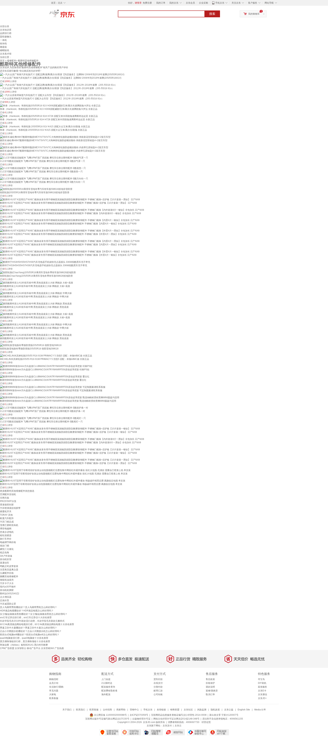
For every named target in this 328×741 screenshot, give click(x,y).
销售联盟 (174, 709)
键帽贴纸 (4, 50)
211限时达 (106, 683)
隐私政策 (215, 709)
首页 (2, 60)
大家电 (52, 694)
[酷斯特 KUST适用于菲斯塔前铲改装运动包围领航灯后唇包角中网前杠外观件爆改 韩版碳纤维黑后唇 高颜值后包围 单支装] (62, 480)
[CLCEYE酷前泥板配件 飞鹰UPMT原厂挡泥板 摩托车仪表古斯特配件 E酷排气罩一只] (44, 157)
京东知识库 (5, 29)
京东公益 (228, 709)
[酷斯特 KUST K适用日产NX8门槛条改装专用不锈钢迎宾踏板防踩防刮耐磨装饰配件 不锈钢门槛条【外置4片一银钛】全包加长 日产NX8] (70, 251)
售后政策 (210, 679)
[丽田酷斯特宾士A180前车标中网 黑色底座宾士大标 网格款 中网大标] (36, 293)
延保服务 (262, 687)
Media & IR (260, 709)
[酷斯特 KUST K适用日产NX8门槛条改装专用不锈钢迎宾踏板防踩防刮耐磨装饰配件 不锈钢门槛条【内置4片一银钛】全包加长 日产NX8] (70, 220)
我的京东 (173, 3)
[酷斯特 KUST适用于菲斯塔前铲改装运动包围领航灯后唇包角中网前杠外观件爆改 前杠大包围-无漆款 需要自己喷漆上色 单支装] (65, 470)
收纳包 (3, 43)
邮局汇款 (158, 690)
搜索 (212, 13)
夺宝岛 (261, 679)
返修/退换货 (212, 690)
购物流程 (53, 679)
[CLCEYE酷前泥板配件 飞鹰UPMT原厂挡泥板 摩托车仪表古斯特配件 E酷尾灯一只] (43, 418)
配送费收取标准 (109, 690)
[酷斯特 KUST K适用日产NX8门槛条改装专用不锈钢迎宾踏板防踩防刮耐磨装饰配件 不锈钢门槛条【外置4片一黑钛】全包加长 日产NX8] (70, 230)
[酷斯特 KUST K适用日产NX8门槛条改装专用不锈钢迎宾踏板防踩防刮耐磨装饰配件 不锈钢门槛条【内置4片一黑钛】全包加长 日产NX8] (70, 241)
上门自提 (105, 679)
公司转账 (158, 694)
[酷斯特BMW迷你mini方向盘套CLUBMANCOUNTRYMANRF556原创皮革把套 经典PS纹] (46, 366)
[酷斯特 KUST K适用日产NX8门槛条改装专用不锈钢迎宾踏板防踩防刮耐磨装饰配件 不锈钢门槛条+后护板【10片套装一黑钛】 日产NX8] (70, 199)
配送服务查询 (108, 687)
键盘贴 (3, 47)
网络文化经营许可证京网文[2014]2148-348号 (176, 718)
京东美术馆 (5, 53)
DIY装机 (262, 683)
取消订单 (210, 694)
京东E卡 (262, 690)
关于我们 (67, 709)
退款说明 (210, 687)
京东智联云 (20, 648)
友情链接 (161, 709)
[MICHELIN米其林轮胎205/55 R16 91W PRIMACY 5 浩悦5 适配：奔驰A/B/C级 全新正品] (46, 355)
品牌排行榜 (5, 33)
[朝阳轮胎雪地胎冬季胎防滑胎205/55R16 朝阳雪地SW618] (31, 345)
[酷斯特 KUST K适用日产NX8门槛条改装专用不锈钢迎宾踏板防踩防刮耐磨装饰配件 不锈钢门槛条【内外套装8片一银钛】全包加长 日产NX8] (72, 209)
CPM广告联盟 (7, 648)
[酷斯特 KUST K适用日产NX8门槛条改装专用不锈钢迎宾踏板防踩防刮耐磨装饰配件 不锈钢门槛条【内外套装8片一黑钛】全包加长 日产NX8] (72, 439)
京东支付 (167, 725)
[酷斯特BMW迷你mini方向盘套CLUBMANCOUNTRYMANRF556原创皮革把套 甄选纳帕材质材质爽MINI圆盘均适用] (59, 397)
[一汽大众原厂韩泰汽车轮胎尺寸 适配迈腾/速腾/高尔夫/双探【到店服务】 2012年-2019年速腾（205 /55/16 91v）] (58, 84)
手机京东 (219, 3)
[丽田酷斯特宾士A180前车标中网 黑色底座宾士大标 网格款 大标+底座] (36, 282)
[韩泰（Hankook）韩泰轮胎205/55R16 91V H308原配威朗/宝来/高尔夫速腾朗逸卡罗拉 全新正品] (50, 105)
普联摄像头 (5, 36)
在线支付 (158, 683)
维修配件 (11, 60)
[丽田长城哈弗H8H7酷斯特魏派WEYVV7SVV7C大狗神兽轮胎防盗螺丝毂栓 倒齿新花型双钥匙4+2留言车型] (55, 136)
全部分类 (4, 26)
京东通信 (262, 694)
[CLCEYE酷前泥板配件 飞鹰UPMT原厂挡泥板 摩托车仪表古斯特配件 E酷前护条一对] (44, 407)
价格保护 (210, 683)
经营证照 (206, 722)
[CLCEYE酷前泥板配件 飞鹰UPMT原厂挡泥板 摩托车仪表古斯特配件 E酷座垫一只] (43, 168)
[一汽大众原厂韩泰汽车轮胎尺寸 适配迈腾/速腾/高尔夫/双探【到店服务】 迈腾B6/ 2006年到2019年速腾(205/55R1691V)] (62, 74)
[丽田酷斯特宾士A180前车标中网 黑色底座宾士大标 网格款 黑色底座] (36, 303)
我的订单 (160, 3)
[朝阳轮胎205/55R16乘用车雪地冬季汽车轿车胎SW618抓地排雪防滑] (36, 189)
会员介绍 (53, 683)
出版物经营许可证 (141, 718)
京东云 (178, 725)
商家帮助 (120, 709)
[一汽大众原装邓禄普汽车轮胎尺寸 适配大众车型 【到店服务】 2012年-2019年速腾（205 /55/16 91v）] (53, 95)
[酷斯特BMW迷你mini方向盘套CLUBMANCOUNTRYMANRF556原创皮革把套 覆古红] (44, 376)
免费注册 (147, 3)
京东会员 (190, 3)
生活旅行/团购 (56, 687)
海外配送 (105, 694)
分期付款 (158, 687)
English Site (244, 709)
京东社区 (188, 709)
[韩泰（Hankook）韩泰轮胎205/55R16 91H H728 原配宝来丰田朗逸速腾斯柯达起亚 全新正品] (49, 116)
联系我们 (80, 709)
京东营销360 (47, 648)
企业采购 (203, 3)
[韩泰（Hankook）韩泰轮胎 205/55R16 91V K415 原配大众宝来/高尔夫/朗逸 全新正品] (45, 126)
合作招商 (107, 709)
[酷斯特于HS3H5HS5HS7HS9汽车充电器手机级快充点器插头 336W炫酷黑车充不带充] (45, 261)
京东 (74, 15)
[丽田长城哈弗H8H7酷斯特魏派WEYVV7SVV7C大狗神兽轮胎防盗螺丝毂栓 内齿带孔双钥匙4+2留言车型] (54, 147)
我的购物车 (254, 14)
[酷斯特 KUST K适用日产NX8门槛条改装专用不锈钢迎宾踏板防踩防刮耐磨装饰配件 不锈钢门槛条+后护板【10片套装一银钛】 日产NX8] (70, 428)
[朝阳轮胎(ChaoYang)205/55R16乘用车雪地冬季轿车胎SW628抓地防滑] (38, 272)
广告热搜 (59, 648)
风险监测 (201, 709)
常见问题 (53, 690)
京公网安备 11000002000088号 (110, 715)
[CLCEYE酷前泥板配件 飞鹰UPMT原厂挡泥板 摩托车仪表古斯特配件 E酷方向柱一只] (44, 178)
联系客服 (53, 698)
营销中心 (134, 709)
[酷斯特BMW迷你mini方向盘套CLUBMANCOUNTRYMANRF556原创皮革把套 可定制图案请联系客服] (52, 387)
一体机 (3, 40)
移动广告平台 (33, 648)
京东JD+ (262, 698)
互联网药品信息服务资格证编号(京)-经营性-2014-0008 (179, 715)
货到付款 (158, 679)
